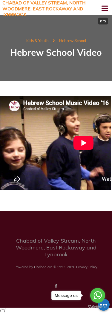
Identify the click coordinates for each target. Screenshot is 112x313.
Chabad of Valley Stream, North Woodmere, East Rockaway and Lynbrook (44, 8)
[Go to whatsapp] (97, 295)
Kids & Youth (37, 40)
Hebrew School (72, 40)
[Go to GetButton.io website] (97, 307)
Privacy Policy (86, 267)
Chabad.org (43, 267)
